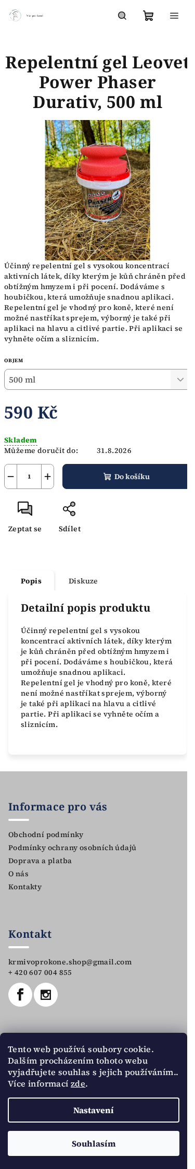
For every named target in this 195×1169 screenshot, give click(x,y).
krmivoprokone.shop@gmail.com (70, 962)
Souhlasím (94, 1143)
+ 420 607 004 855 (40, 972)
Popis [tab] (31, 581)
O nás (18, 873)
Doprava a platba (40, 860)
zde (78, 1083)
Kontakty (25, 886)
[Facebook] (20, 995)
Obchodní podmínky (46, 834)
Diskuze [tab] (83, 581)
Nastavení (93, 1110)
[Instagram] (46, 995)
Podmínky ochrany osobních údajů (72, 847)
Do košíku (132, 476)
